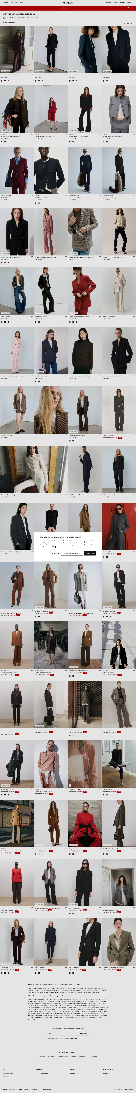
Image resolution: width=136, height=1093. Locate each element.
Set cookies (56, 553)
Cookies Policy (50, 547)
